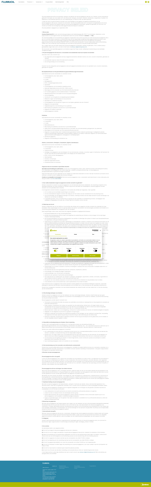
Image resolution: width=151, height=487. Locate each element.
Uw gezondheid (49, 2)
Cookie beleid (62, 468)
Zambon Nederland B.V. (47, 466)
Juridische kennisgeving (63, 467)
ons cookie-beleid (56, 178)
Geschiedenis (21, 2)
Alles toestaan (92, 255)
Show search (146, 2)
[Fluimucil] (8, 2)
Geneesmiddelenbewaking (79, 467)
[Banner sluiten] (100, 230)
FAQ (68, 2)
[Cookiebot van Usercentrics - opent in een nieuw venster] (93, 230)
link (148, 2)
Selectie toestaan (75, 255)
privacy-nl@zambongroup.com (79, 47)
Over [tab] (93, 234)
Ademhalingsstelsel (59, 2)
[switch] (69, 251)
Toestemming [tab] (58, 234)
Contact (75, 468)
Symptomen (39, 2)
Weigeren (59, 255)
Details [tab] (75, 234)
